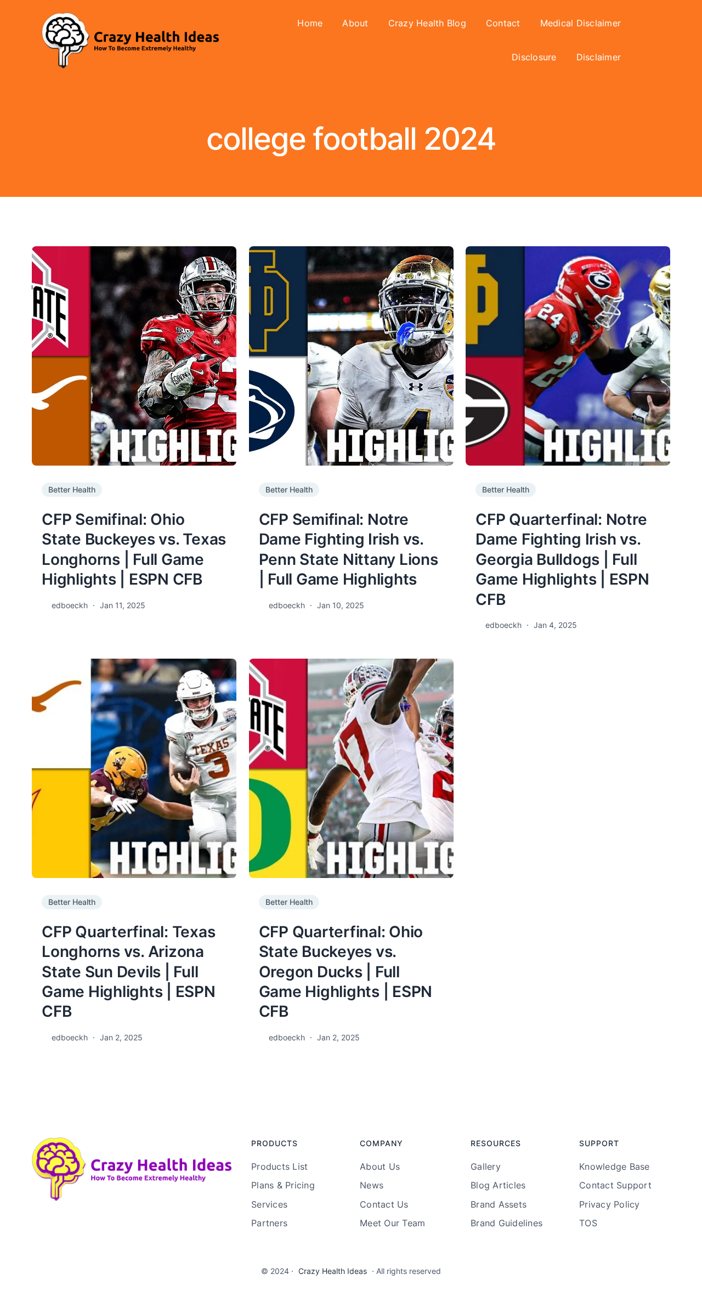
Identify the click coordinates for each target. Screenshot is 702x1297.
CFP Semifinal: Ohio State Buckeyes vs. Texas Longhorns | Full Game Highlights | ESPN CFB (134, 549)
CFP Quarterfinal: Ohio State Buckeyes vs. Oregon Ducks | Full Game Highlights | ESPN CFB (346, 971)
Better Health (71, 489)
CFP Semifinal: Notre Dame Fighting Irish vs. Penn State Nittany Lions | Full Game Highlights (348, 549)
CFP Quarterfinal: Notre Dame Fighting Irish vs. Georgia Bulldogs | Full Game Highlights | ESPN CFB (562, 559)
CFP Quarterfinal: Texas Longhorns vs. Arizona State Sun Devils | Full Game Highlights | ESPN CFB (129, 971)
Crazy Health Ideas (332, 1271)
